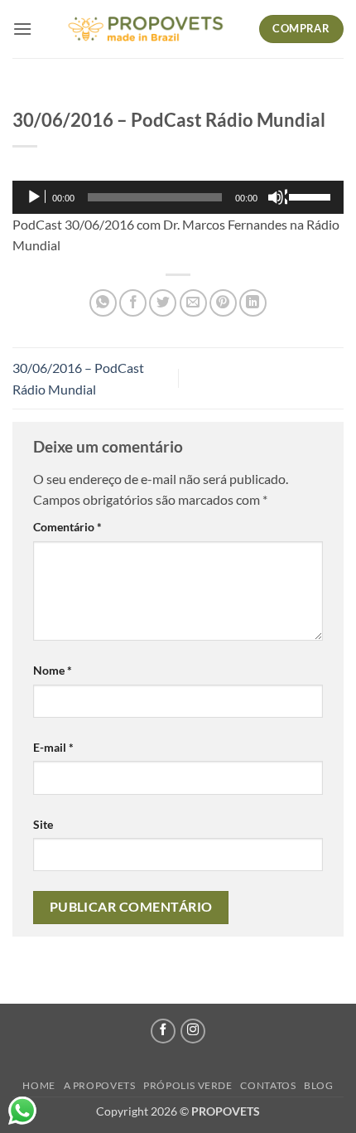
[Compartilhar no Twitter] (162, 303)
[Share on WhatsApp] (103, 303)
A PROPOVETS (100, 1085)
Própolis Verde (188, 1085)
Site (43, 824)
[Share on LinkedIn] (253, 303)
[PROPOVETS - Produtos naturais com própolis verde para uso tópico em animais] (145, 29)
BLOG (318, 1085)
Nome (52, 670)
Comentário (67, 527)
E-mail (53, 747)
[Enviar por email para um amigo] (193, 303)
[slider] (312, 196)
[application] (178, 197)
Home (38, 1085)
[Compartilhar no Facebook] (133, 303)
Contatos (268, 1085)
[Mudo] (277, 197)
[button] (22, 28)
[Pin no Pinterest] (223, 303)
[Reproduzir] (36, 197)
